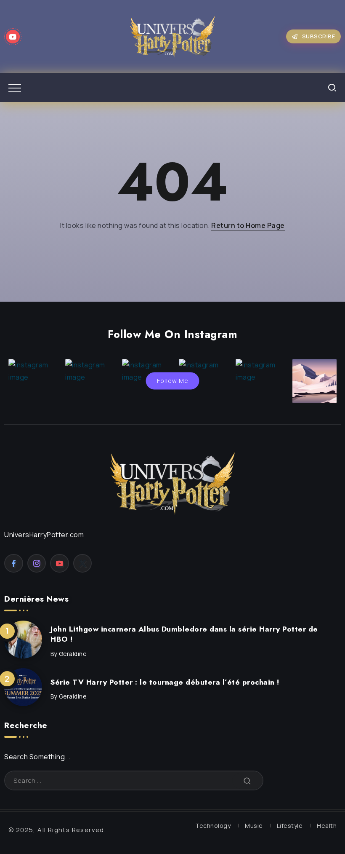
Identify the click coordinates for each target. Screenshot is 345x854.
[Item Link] (23, 640)
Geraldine (73, 654)
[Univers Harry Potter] (172, 35)
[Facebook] (13, 563)
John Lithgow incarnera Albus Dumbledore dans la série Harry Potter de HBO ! (184, 634)
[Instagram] (36, 563)
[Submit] (247, 780)
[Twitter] (82, 563)
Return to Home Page (248, 225)
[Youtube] (13, 37)
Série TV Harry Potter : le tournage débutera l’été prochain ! (164, 682)
